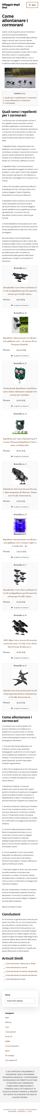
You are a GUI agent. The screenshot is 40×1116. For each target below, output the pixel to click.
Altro (7, 1018)
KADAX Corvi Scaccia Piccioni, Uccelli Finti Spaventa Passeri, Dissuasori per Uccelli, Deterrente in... (20, 694)
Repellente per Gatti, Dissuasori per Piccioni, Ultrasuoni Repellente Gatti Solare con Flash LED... (20, 442)
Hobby (7, 1041)
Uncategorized (11, 1060)
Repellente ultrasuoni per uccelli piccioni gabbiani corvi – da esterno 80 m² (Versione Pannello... (20, 341)
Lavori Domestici (12, 1046)
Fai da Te (8, 1037)
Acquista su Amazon (21, 305)
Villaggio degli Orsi (11, 6)
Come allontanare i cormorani (16, 100)
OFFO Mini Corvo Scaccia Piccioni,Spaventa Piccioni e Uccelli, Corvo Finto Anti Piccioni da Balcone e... (20, 643)
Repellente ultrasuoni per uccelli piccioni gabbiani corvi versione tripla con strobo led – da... (20, 542)
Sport (7, 1051)
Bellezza (8, 1022)
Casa (7, 1027)
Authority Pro (22, 1109)
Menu (34, 5)
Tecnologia (9, 1055)
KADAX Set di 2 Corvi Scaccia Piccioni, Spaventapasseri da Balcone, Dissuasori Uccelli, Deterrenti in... (20, 492)
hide (23, 93)
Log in (29, 1111)
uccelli (10, 32)
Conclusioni (9, 103)
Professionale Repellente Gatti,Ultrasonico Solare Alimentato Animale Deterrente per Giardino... (20, 391)
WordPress (22, 1111)
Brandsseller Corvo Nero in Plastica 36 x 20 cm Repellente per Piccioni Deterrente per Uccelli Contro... (20, 291)
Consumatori (10, 1032)
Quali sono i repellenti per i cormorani (19, 98)
